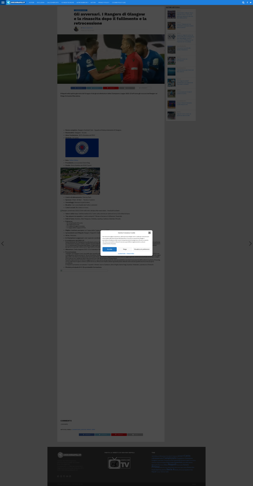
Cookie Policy (122, 253)
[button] (150, 233)
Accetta (109, 249)
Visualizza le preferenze (141, 249)
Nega (125, 249)
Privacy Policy (130, 253)
